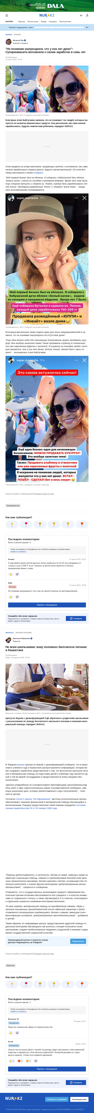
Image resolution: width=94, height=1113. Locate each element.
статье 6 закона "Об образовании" (33, 799)
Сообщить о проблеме (56, 1099)
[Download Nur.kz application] (47, 6)
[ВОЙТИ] (87, 15)
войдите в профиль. (19, 551)
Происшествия (65, 21)
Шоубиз (9, 21)
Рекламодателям (79, 1099)
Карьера (21, 21)
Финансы (10, 633)
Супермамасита (12, 506)
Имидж (43, 21)
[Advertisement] (47, 146)
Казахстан (10, 965)
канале (21, 764)
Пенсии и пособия (24, 633)
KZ (81, 15)
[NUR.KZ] (47, 15)
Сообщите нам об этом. (43, 494)
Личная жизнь (32, 21)
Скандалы (53, 21)
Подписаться (78, 941)
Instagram (38, 172)
